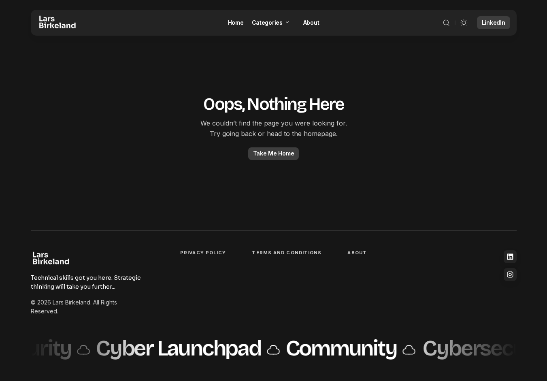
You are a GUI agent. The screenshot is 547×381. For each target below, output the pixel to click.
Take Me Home (273, 153)
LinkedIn (493, 22)
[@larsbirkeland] (510, 256)
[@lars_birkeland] (510, 274)
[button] (446, 23)
